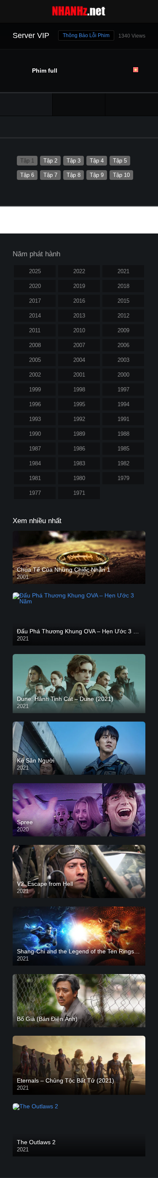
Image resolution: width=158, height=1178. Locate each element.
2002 (35, 375)
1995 (79, 404)
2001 (79, 375)
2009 (123, 330)
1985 (123, 448)
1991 (123, 419)
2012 (123, 315)
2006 (123, 345)
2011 (34, 330)
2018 (123, 286)
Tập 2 (50, 160)
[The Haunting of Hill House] (79, 104)
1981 (35, 478)
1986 (79, 448)
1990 (35, 434)
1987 (35, 448)
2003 (123, 360)
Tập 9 (97, 175)
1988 (123, 434)
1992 (79, 419)
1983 (79, 463)
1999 (35, 389)
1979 (123, 478)
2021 (123, 271)
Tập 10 (121, 175)
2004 (79, 360)
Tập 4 (97, 160)
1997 (123, 389)
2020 (35, 286)
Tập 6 (27, 175)
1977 (35, 493)
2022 (79, 271)
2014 (35, 315)
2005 (35, 360)
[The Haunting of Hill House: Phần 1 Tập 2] (131, 104)
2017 (35, 301)
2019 (79, 286)
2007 (79, 345)
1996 (35, 404)
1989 (79, 434)
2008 (35, 345)
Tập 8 (73, 175)
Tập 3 (73, 160)
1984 (35, 463)
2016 (79, 301)
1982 (123, 463)
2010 (79, 330)
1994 (123, 404)
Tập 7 (50, 175)
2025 (35, 271)
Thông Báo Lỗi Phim (86, 35)
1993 (35, 419)
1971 (79, 493)
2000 (123, 375)
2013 (79, 315)
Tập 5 (120, 160)
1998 (79, 389)
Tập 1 (27, 160)
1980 (79, 478)
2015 (123, 301)
